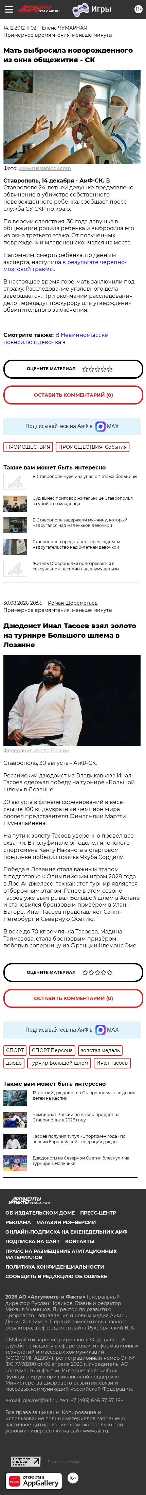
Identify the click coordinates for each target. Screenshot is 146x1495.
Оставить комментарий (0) (73, 395)
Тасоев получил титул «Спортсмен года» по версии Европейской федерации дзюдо (79, 1139)
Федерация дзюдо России (36, 751)
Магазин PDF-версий (66, 1222)
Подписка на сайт (32, 1241)
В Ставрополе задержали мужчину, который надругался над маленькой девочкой (80, 522)
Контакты (79, 1241)
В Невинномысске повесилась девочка (55, 338)
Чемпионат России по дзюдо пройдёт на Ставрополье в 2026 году (76, 1117)
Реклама (18, 1222)
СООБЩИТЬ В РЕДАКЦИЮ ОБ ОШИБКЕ (56, 1276)
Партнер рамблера (64, 1462)
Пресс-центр (98, 1213)
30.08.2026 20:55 (22, 603)
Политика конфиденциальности (54, 1267)
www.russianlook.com (45, 168)
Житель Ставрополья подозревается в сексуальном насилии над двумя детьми (76, 566)
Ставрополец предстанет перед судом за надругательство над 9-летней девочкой (76, 544)
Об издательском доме (40, 1213)
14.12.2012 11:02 (19, 28)
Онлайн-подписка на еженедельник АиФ (66, 1232)
